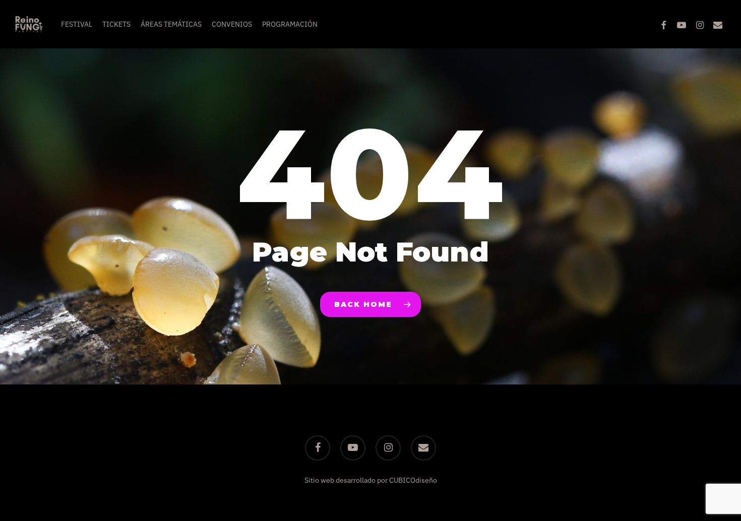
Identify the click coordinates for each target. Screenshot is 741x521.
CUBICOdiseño (413, 480)
